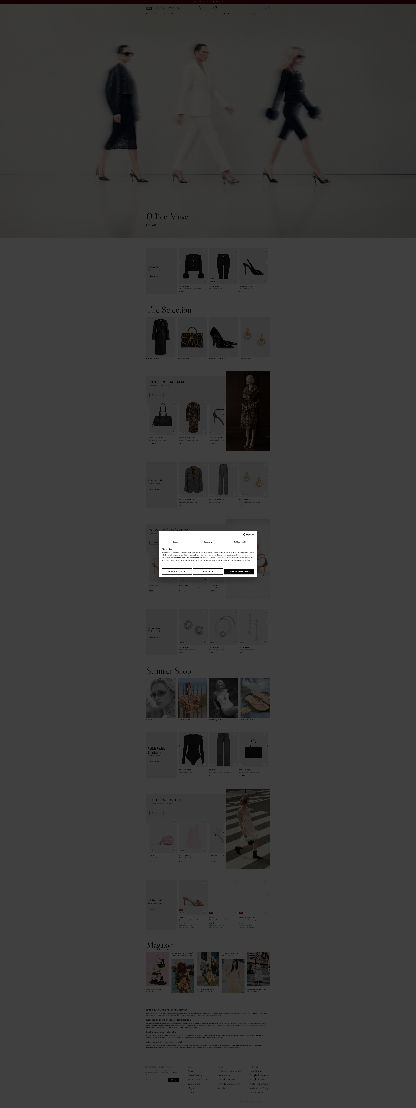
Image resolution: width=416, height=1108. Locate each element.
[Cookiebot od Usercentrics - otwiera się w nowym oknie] (244, 535)
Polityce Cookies (196, 557)
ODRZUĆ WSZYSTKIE (176, 571)
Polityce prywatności (178, 557)
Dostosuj (206, 571)
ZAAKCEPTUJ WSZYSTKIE (239, 571)
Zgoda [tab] (175, 542)
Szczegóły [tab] (208, 542)
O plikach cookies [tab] (240, 542)
